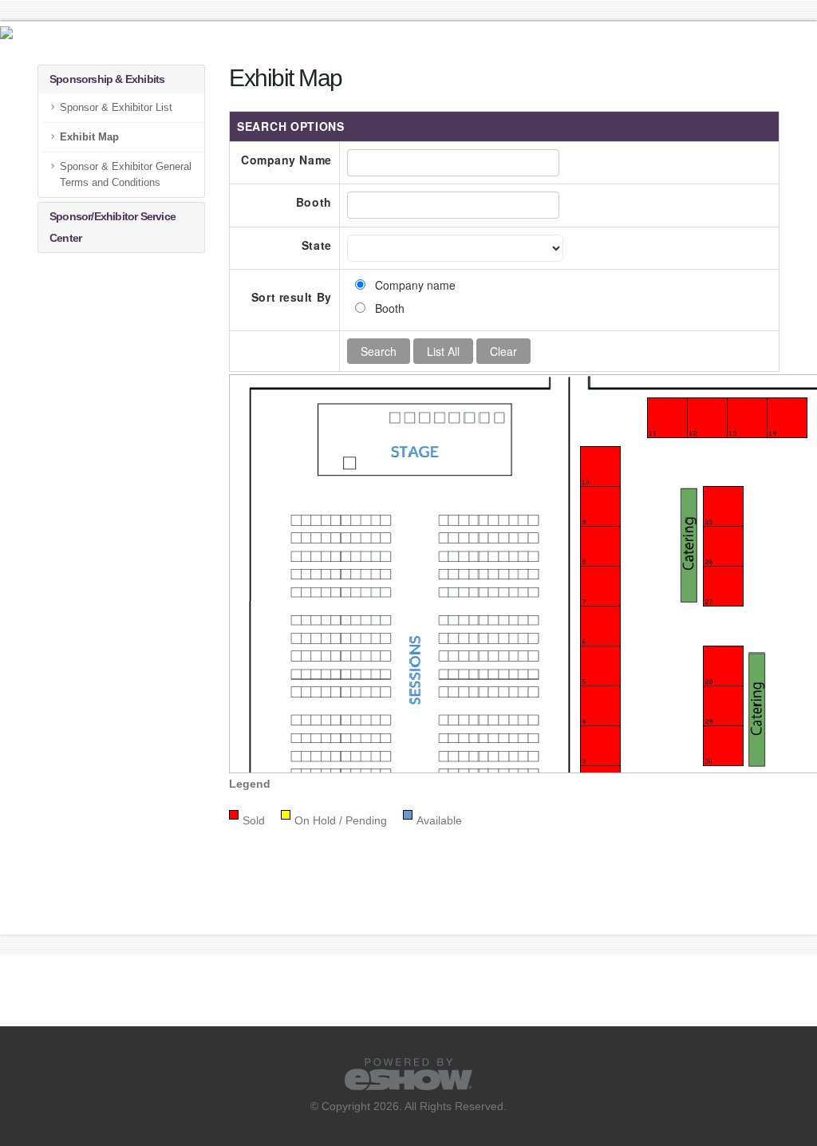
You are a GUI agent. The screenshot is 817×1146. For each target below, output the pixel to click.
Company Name (286, 160)
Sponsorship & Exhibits (106, 79)
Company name (415, 285)
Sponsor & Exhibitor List (116, 107)
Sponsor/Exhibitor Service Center (112, 227)
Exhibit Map (89, 137)
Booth (314, 202)
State (317, 245)
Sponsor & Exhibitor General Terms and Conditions (125, 174)
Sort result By (291, 297)
